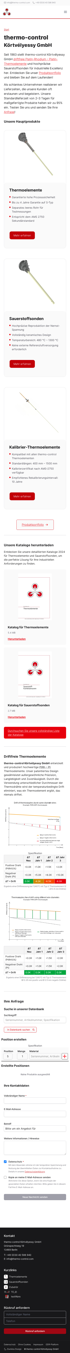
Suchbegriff (10, 1015)
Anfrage (9, 112)
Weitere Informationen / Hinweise (21, 1138)
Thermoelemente (18, 1276)
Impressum (38, 1344)
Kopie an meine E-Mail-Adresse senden (29, 1177)
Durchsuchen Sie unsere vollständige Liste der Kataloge (33, 732)
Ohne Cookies (24, 1344)
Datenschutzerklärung (35, 1171)
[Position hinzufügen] (65, 1056)
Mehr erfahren (22, 235)
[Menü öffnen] (65, 11)
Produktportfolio (50, 73)
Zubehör (13, 1287)
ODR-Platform (52, 1344)
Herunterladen (17, 639)
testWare (16, 1296)
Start (6, 29)
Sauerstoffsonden (18, 1281)
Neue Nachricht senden (35, 1197)
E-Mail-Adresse (12, 1109)
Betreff (7, 1123)
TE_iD (14, 1292)
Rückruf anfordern (35, 1331)
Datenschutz (16, 1161)
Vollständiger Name (15, 1095)
